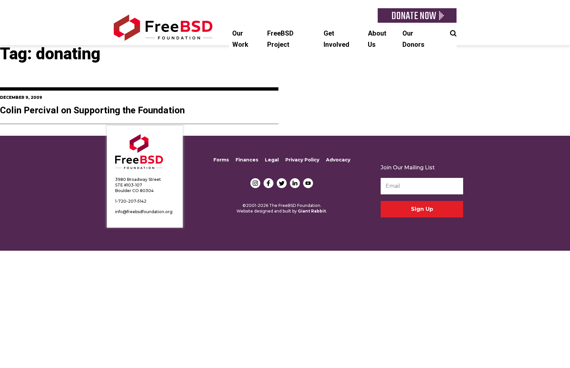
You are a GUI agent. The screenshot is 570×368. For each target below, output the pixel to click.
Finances (247, 160)
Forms (221, 160)
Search (453, 32)
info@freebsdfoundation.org (144, 211)
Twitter (281, 183)
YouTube (308, 183)
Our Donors (413, 39)
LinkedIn (294, 183)
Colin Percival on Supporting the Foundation (92, 110)
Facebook (268, 183)
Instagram (255, 183)
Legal (272, 160)
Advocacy (338, 160)
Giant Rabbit (312, 211)
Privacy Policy (302, 160)
